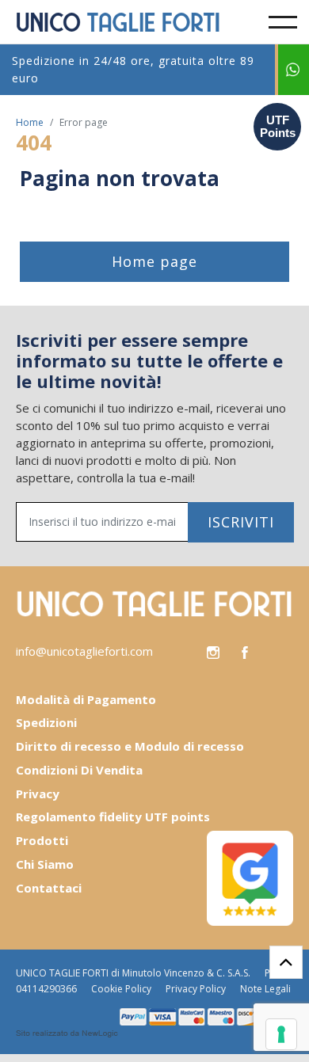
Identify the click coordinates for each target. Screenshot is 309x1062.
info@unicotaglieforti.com (84, 651)
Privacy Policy (196, 988)
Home (30, 122)
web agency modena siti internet (67, 1033)
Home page (154, 261)
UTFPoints (278, 126)
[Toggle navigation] (283, 22)
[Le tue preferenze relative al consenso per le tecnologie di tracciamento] (281, 1034)
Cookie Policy (121, 988)
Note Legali (265, 988)
